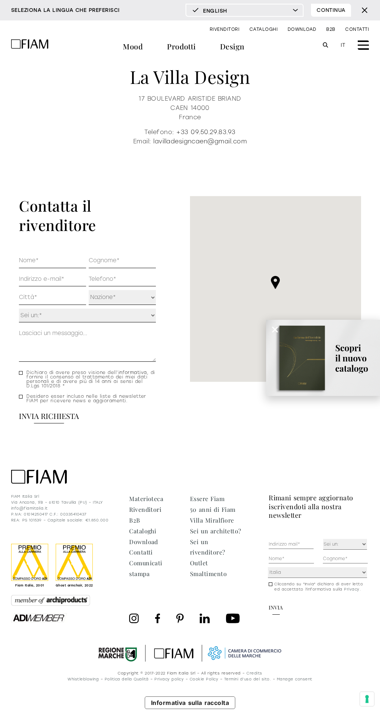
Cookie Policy (204, 679)
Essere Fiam (207, 499)
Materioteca (146, 499)
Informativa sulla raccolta (190, 702)
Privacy (351, 589)
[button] (275, 282)
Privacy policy (169, 679)
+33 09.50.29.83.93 (206, 132)
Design (232, 46)
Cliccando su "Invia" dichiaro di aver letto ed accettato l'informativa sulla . (318, 587)
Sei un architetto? (215, 531)
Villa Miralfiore (212, 520)
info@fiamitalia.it (29, 508)
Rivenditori (224, 29)
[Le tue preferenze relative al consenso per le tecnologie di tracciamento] (367, 699)
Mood (133, 46)
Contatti (357, 29)
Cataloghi (263, 29)
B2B (330, 29)
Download (302, 29)
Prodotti (181, 46)
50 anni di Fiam (213, 509)
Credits (254, 673)
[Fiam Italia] (29, 45)
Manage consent (294, 679)
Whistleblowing (83, 679)
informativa (132, 372)
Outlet (199, 563)
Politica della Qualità (127, 679)
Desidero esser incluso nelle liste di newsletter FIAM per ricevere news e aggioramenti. (86, 398)
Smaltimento (208, 574)
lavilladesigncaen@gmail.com (200, 141)
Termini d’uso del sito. (247, 679)
